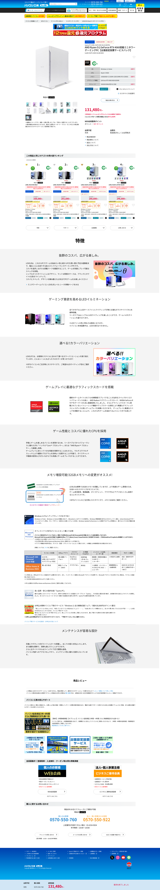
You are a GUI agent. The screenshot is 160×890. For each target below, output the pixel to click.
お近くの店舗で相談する (113, 835)
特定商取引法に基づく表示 (33, 858)
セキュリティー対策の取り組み (119, 851)
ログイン (112, 1)
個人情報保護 (93, 858)
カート (120, 6)
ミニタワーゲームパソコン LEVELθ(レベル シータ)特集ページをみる (53, 284)
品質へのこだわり (52, 853)
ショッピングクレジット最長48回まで (66, 16)
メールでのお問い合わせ (80, 835)
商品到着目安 (91, 137)
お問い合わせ (122, 228)
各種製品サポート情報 (95, 851)
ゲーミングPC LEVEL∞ (57, 21)
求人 (140, 8)
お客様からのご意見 (130, 1)
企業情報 (92, 853)
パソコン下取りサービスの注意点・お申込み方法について (41, 621)
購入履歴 (68, 693)
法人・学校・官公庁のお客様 (97, 10)
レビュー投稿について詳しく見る (103, 691)
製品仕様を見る (110, 100)
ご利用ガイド (120, 1)
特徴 (38, 228)
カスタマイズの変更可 (127, 93)
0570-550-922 (96, 819)
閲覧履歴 (131, 6)
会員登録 (106, 1)
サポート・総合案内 (31, 851)
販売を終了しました (121, 884)
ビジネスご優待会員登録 (108, 792)
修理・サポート (122, 10)
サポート (66, 228)
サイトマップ (51, 856)
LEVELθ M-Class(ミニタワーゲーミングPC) (93, 21)
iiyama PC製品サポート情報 (76, 851)
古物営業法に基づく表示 (54, 858)
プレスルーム (29, 856)
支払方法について (93, 145)
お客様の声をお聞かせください (77, 853)
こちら (46, 547)
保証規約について (93, 140)
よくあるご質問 (51, 851)
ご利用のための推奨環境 (32, 853)
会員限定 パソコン (35, 16)
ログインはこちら (52, 796)
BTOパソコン (44, 21)
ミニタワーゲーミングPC (72, 21)
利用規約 (71, 858)
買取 (132, 10)
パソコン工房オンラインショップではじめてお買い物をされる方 (78, 10)
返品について (91, 142)
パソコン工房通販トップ (32, 21)
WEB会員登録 (52, 792)
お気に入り (125, 6)
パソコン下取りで (102, 16)
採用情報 (114, 853)
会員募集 (94, 228)
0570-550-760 (63, 819)
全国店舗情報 (112, 10)
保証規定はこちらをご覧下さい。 (61, 725)
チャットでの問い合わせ (47, 835)
